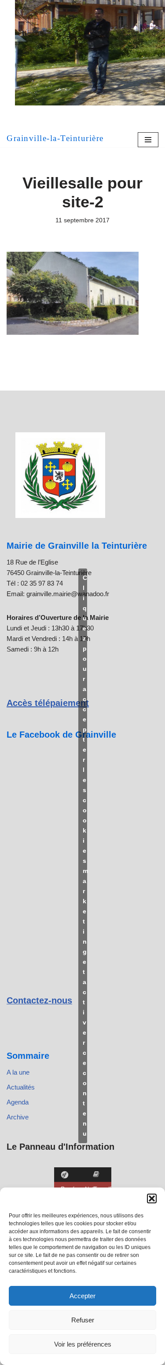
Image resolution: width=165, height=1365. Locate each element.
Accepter (82, 1296)
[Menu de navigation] (148, 139)
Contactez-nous (39, 1000)
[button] (151, 1198)
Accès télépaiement (48, 703)
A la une (18, 1072)
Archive (18, 1117)
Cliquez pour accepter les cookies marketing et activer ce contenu (85, 855)
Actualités (21, 1087)
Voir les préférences (82, 1344)
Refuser (82, 1320)
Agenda (18, 1102)
